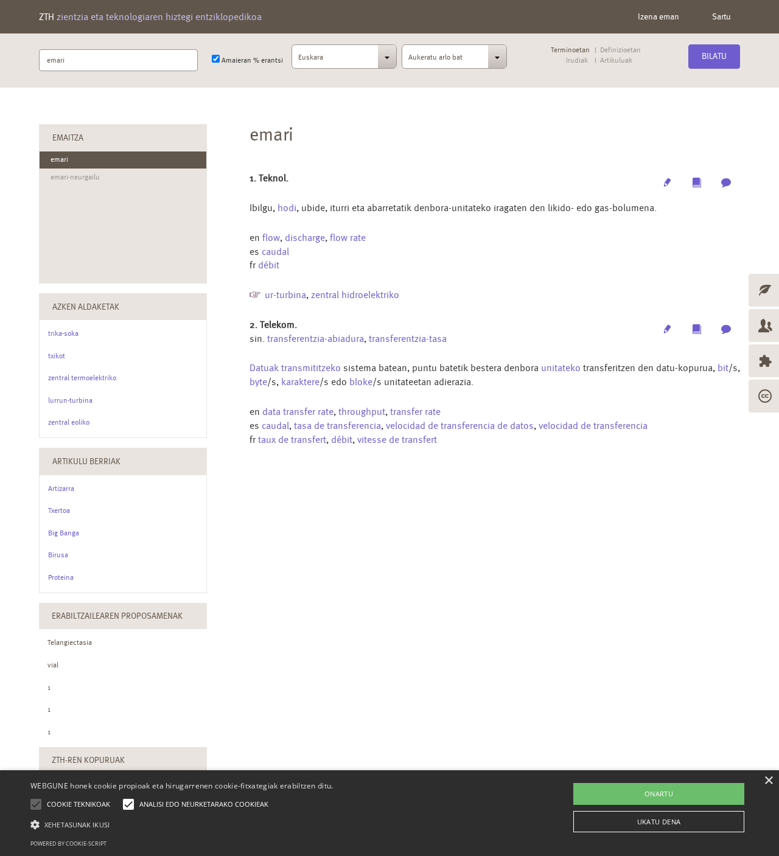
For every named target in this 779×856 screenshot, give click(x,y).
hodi (287, 208)
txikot (56, 356)
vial (52, 665)
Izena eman (658, 16)
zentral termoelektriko (82, 378)
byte (258, 382)
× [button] (768, 780)
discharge (305, 237)
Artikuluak (616, 60)
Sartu (721, 16)
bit (723, 368)
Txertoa (59, 510)
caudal (275, 251)
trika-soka (63, 333)
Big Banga (63, 533)
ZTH (150, 17)
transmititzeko (311, 368)
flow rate (348, 237)
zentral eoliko (68, 422)
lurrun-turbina (70, 400)
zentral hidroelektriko (355, 295)
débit (268, 265)
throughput (361, 411)
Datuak (264, 368)
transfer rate (415, 411)
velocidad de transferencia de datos (460, 425)
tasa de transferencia (337, 425)
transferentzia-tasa (408, 338)
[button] (182, 824)
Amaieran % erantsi (251, 60)
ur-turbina (285, 295)
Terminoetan (570, 50)
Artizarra (61, 488)
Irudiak (577, 60)
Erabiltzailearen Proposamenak (117, 616)
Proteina (61, 577)
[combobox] (344, 60)
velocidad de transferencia (593, 425)
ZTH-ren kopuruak (88, 760)
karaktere (300, 382)
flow (271, 237)
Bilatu (714, 56)
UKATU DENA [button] (659, 821)
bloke (360, 382)
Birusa (58, 555)
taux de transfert (292, 439)
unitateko (561, 368)
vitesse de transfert (397, 439)
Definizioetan (620, 50)
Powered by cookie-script (68, 843)
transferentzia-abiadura (315, 338)
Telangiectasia (69, 642)
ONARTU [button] (659, 793)
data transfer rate (298, 411)
